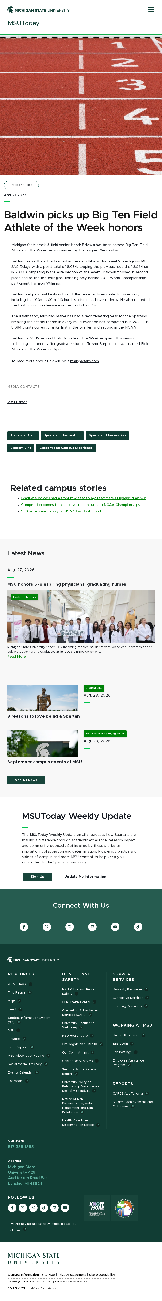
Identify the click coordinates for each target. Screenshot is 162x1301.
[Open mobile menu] (151, 10)
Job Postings (122, 1052)
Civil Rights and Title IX (79, 1044)
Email (12, 1009)
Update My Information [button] (85, 876)
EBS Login (120, 1043)
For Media (15, 1081)
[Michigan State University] (38, 9)
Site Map (48, 1274)
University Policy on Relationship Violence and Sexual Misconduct (81, 1086)
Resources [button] (21, 974)
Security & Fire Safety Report (79, 1071)
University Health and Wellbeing (78, 1025)
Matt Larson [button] (17, 402)
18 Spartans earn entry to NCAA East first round (61, 511)
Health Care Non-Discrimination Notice (78, 1123)
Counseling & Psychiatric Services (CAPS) (80, 1012)
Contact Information (23, 1274)
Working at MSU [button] (132, 1025)
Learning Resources (127, 1006)
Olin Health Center (76, 1002)
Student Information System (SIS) (29, 1020)
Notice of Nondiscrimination (71, 1282)
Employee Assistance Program (128, 1063)
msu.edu (47, 1282)
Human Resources (126, 1035)
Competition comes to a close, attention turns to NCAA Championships (80, 505)
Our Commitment (75, 1052)
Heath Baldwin (83, 245)
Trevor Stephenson (103, 344)
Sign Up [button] (38, 876)
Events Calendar (20, 1072)
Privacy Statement (72, 1274)
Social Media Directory (25, 1064)
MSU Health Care (75, 1035)
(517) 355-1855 (26, 1282)
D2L (11, 1030)
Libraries (14, 1039)
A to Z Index (17, 984)
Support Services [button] (123, 977)
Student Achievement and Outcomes (133, 1104)
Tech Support (18, 1047)
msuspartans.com (84, 361)
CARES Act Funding (128, 1093)
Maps (11, 1001)
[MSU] (81, 964)
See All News (26, 780)
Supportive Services (128, 997)
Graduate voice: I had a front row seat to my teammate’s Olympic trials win (83, 498)
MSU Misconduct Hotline (26, 1055)
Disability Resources (127, 989)
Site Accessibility (102, 1274)
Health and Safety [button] (76, 977)
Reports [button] (123, 1084)
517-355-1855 (21, 1147)
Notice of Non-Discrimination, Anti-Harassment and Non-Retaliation (78, 1106)
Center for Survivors (77, 1061)
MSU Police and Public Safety (78, 991)
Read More (16, 656)
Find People (17, 992)
